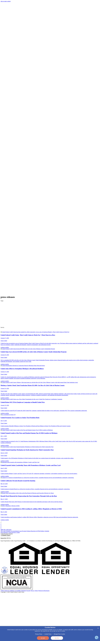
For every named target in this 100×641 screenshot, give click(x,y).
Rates (10, 529)
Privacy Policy (38, 634)
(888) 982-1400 (5, 529)
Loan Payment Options (25, 531)
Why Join (3, 531)
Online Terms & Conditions (7, 590)
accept (43, 638)
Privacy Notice (34, 590)
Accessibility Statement (20, 590)
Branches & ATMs (35, 531)
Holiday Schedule (44, 531)
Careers (10, 532)
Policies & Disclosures (43, 590)
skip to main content (6, 1)
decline (57, 638)
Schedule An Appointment (12, 531)
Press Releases (4, 532)
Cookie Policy (47, 634)
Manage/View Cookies (59, 634)
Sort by (2, 327)
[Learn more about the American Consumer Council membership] (5, 573)
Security (28, 590)
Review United (16, 532)
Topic (2, 300)
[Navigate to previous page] (1, 521)
